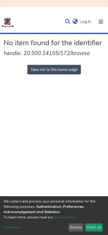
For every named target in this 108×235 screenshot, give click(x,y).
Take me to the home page (54, 69)
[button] (75, 22)
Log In (86, 21)
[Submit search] (67, 21)
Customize (12, 227)
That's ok (93, 227)
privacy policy (64, 217)
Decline (76, 227)
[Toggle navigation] (101, 22)
